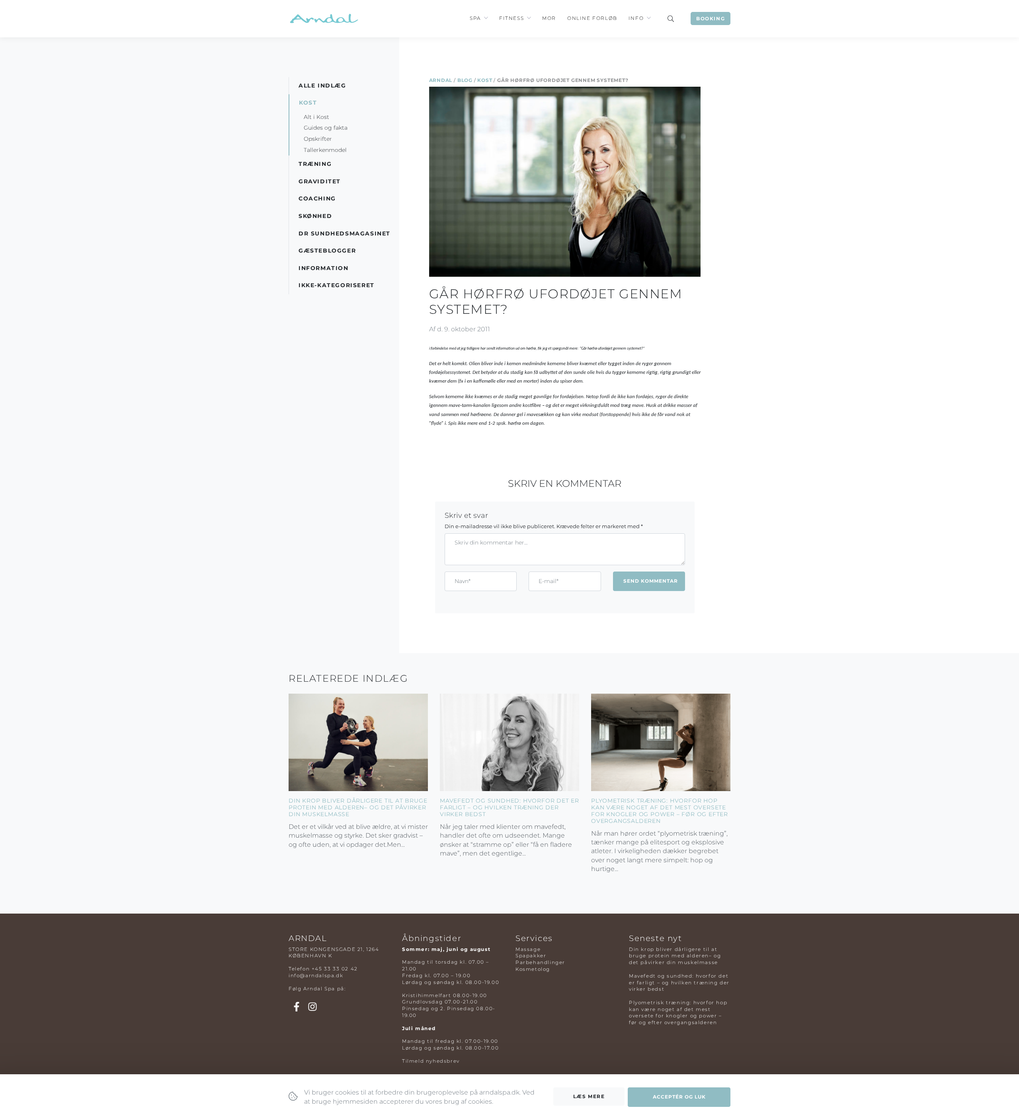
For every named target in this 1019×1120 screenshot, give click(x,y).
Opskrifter (318, 138)
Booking (710, 18)
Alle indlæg (322, 85)
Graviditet (320, 181)
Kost (484, 80)
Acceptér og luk (679, 1097)
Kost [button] (308, 102)
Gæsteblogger (327, 250)
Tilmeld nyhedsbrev (431, 1061)
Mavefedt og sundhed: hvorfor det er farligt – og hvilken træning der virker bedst (509, 807)
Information (324, 268)
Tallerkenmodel (325, 150)
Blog (464, 80)
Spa (475, 18)
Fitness (511, 18)
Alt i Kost (316, 117)
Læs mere (589, 1096)
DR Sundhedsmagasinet (344, 233)
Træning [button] (315, 163)
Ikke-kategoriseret (337, 285)
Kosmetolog (532, 969)
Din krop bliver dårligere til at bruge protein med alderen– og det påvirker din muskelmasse (358, 807)
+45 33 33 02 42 (335, 969)
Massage (528, 949)
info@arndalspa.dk (316, 975)
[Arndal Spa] (323, 18)
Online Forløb (592, 18)
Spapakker (530, 956)
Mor (549, 18)
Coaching (317, 198)
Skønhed (315, 216)
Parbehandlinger (540, 962)
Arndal (441, 80)
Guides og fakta (325, 127)
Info (636, 18)
